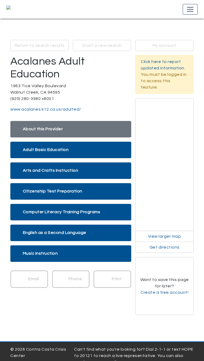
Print (116, 279)
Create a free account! (164, 292)
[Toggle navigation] (190, 9)
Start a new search (102, 45)
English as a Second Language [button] (54, 232)
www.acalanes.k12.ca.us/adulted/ (45, 109)
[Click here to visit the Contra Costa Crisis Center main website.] (23, 9)
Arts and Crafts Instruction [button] (50, 170)
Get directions (165, 247)
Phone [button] (74, 279)
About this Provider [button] (43, 129)
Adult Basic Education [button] (46, 150)
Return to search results (40, 45)
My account (164, 45)
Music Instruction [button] (40, 253)
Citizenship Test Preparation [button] (52, 191)
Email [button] (33, 279)
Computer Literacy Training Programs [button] (61, 212)
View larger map (164, 236)
